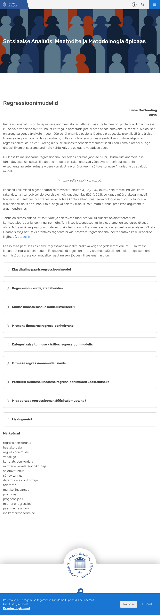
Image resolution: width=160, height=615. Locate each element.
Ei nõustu (148, 604)
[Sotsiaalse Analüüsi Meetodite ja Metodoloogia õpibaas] (10, 4)
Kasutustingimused (16, 608)
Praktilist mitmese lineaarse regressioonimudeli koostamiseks (60, 382)
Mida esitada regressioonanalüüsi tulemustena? (49, 400)
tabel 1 (24, 237)
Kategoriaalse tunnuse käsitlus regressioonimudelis (52, 344)
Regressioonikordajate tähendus (37, 288)
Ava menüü (154, 4)
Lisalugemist (22, 419)
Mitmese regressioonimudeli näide (39, 363)
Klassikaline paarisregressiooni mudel (41, 269)
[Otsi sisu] (143, 4)
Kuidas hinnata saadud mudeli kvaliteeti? (43, 307)
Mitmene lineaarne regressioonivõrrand (43, 326)
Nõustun (128, 604)
